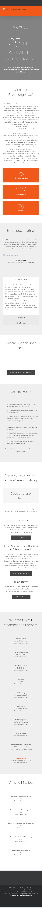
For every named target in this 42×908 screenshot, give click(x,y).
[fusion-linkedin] (24, 267)
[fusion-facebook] (14, 267)
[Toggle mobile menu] (38, 9)
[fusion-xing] (21, 267)
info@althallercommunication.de (28, 893)
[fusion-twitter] (17, 267)
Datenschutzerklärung (26, 895)
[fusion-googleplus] (28, 267)
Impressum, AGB (14, 895)
